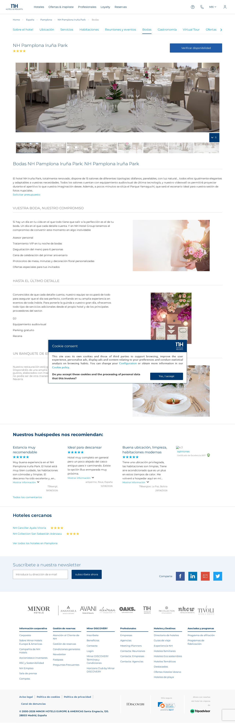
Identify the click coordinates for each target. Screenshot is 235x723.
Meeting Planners (131, 645)
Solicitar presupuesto (26, 194)
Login (90, 651)
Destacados (161, 666)
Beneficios (93, 640)
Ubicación (46, 29)
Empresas (126, 635)
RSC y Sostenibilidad (31, 662)
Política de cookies (48, 696)
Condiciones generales (66, 649)
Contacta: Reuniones (132, 651)
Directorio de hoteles (166, 635)
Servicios (66, 29)
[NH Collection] (166, 610)
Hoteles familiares (165, 651)
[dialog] (117, 361)
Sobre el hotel (23, 29)
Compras (24, 678)
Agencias (125, 640)
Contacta (92, 645)
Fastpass (58, 659)
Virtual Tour (191, 29)
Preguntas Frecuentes (66, 664)
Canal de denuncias (33, 703)
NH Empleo (26, 668)
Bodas (146, 29)
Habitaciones (89, 29)
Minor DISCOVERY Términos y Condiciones (98, 659)
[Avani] (88, 610)
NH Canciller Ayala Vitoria (29, 528)
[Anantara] (68, 610)
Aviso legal (26, 696)
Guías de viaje (162, 640)
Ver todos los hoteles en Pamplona (35, 543)
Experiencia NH (163, 645)
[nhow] (186, 610)
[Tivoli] (206, 610)
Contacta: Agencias (131, 661)
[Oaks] (127, 610)
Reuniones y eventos (120, 29)
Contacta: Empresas (132, 656)
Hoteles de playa (164, 677)
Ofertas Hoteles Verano (167, 671)
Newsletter (59, 654)
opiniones (183, 451)
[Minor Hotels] (39, 610)
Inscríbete (93, 635)
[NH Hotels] (147, 610)
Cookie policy (60, 367)
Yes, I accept (166, 376)
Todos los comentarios (27, 497)
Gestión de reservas (64, 643)
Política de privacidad (77, 696)
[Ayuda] (193, 7)
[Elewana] (108, 610)
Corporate (25, 635)
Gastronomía (167, 29)
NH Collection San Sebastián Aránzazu (37, 533)
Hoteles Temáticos (165, 661)
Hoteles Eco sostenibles (168, 656)
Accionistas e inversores (33, 657)
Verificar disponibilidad (196, 48)
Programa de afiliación (201, 635)
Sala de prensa (28, 673)
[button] (167, 706)
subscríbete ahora (86, 574)
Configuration (128, 363)
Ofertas (211, 29)
